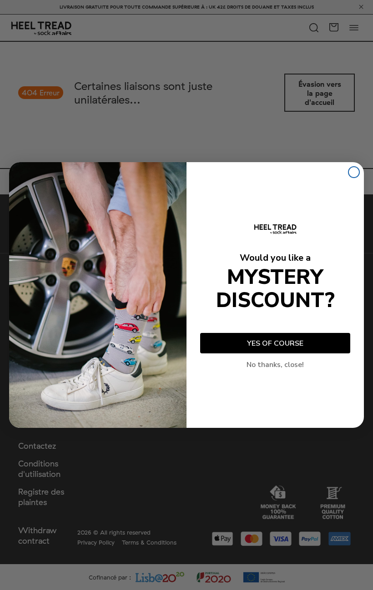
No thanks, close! (275, 365)
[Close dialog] (353, 172)
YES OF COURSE (275, 343)
